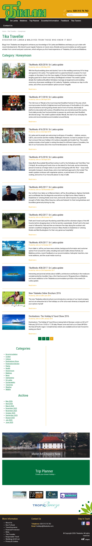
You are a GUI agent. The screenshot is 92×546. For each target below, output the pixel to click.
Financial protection (12, 364)
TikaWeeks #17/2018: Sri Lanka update (46, 97)
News (8, 375)
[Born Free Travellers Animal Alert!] (36, 495)
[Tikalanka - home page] (26, 11)
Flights (8, 366)
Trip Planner (34, 21)
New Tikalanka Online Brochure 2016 (45, 293)
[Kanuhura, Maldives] (13, 322)
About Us (9, 523)
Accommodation (12, 354)
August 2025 (10, 418)
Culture (8, 359)
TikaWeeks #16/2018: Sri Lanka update (46, 129)
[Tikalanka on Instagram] (88, 523)
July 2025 (9, 420)
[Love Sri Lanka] (52, 495)
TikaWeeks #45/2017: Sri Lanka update (46, 187)
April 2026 (9, 404)
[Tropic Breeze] (46, 505)
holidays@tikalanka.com (45, 526)
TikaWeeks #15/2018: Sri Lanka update (46, 157)
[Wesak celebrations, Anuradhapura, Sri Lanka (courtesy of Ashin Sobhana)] (13, 103)
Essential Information (50, 21)
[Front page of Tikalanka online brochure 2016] (13, 299)
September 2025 (12, 415)
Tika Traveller (12, 31)
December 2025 (11, 408)
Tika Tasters (76, 21)
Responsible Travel (12, 537)
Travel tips (9, 385)
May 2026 (9, 401)
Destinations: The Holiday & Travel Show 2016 (49, 316)
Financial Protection (13, 530)
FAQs (7, 532)
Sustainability (10, 382)
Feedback (65, 21)
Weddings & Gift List (13, 539)
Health (8, 368)
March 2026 (10, 406)
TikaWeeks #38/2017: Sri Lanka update (46, 268)
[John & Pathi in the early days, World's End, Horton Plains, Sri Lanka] (13, 193)
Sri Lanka (14, 21)
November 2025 (11, 411)
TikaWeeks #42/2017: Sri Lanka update (46, 214)
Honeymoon (10, 371)
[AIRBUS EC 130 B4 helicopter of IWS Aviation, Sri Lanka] (13, 249)
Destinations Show (12, 361)
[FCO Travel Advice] (68, 496)
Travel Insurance (11, 527)
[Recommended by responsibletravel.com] (20, 495)
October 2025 (10, 413)
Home (4, 31)
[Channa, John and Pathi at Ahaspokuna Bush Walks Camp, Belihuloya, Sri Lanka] (13, 221)
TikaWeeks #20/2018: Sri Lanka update (46, 64)
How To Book (10, 525)
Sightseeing (10, 378)
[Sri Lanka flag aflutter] (13, 163)
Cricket (8, 357)
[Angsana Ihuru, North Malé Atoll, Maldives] (13, 274)
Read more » (33, 89)
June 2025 (9, 422)
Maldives (23, 21)
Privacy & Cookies (12, 541)
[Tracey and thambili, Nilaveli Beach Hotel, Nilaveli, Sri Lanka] (13, 136)
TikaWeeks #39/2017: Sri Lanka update (46, 242)
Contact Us (7, 26)
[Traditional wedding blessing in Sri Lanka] (13, 71)
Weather (9, 387)
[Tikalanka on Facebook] (83, 523)
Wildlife (8, 389)
